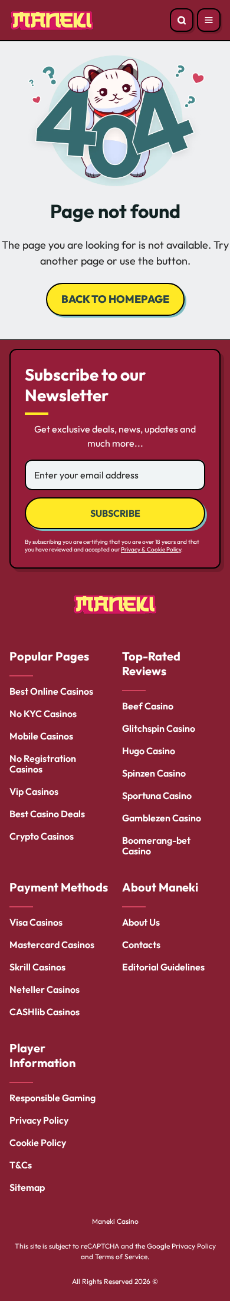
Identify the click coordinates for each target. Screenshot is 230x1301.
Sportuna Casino (157, 795)
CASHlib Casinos (44, 1012)
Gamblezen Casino (161, 818)
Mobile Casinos (41, 736)
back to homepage (115, 299)
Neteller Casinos (44, 989)
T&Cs (20, 1165)
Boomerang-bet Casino (156, 845)
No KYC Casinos (43, 713)
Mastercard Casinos (51, 944)
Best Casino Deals (47, 814)
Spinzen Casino (154, 773)
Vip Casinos (33, 791)
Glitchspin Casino (158, 728)
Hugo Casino (148, 751)
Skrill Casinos (37, 967)
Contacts (141, 944)
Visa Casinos (36, 922)
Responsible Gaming (52, 1098)
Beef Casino (147, 706)
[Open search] (181, 20)
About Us (141, 922)
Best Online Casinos (51, 691)
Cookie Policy (37, 1142)
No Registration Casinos (42, 763)
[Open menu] (209, 20)
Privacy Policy (38, 1120)
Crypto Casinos (41, 836)
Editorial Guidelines (163, 967)
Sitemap (27, 1187)
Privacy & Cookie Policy (151, 549)
